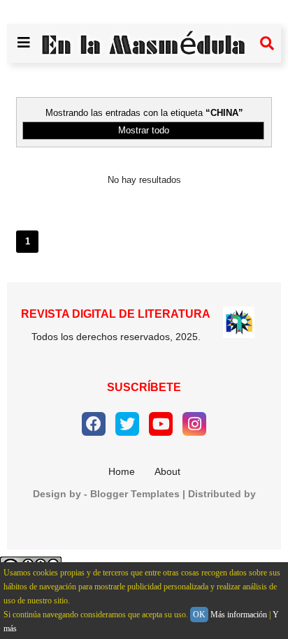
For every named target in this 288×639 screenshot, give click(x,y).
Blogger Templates (135, 493)
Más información (238, 614)
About (167, 471)
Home (121, 471)
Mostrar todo (143, 130)
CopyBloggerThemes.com (144, 516)
